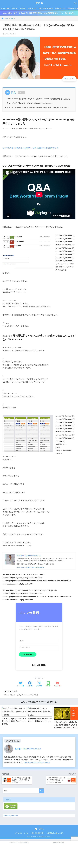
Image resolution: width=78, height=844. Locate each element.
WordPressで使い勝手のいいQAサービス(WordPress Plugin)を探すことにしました (38, 99)
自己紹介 (22, 8)
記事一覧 (14, 8)
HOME (40, 829)
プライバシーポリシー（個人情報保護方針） (30, 833)
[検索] (41, 790)
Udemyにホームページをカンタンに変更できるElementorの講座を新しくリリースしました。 (39, 13)
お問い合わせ (32, 8)
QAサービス (15, 695)
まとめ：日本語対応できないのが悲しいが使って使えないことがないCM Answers (38, 107)
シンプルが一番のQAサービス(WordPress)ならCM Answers (30, 103)
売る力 (39, 3)
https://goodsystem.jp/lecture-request (30, 567)
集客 (15, 691)
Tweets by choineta (10, 816)
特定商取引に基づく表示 (55, 833)
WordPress (27, 695)
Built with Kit (39, 665)
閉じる (21, 92)
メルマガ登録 (5, 8)
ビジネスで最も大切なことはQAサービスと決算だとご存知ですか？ (30, 148)
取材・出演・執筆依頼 (46, 8)
